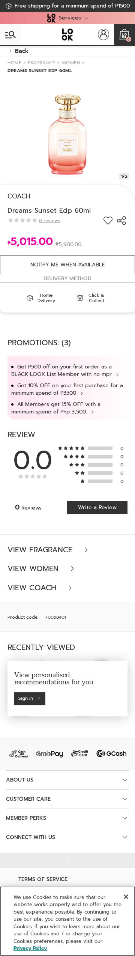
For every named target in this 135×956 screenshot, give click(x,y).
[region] (67, 921)
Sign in (25, 698)
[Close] (126, 896)
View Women (34, 569)
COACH (19, 196)
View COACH (33, 588)
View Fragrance (41, 550)
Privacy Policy (30, 948)
